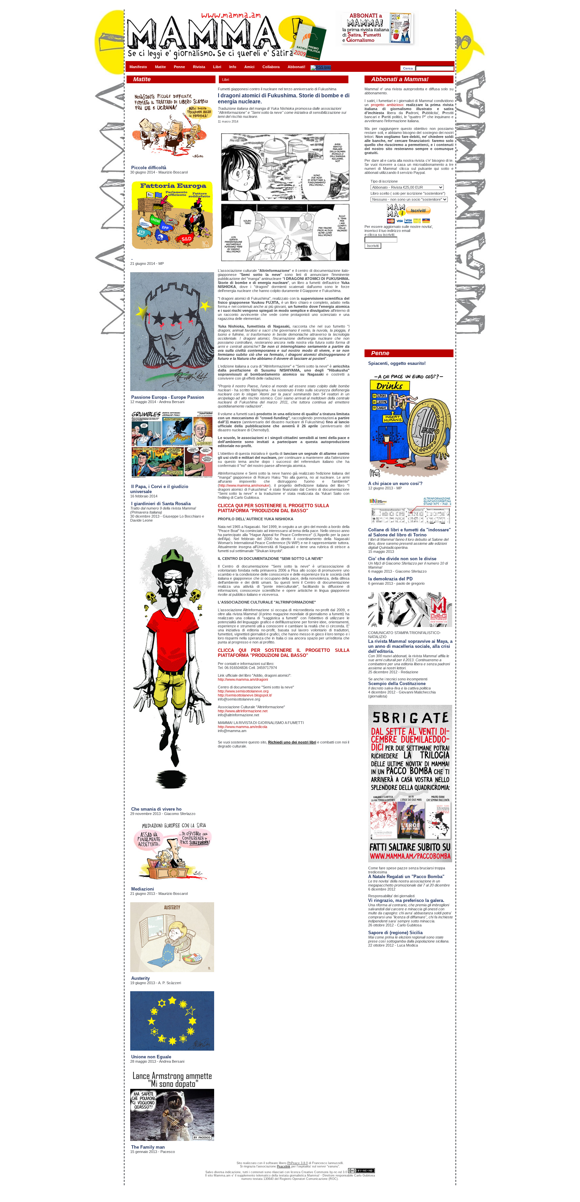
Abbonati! (296, 67)
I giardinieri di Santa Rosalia (161, 503)
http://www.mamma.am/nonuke (244, 485)
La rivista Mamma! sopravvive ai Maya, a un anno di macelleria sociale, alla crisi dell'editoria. (410, 646)
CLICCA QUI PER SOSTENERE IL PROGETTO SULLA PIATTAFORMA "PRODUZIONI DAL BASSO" (273, 508)
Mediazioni (142, 889)
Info (232, 67)
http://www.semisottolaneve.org (243, 691)
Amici (249, 67)
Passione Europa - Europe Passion (167, 397)
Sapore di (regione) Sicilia (395, 932)
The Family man (148, 1147)
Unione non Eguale (151, 1056)
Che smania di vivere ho (156, 809)
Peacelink (283, 1166)
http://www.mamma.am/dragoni (243, 679)
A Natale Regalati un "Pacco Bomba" (406, 876)
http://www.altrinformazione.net (243, 711)
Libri (217, 67)
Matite (160, 67)
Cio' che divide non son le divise (402, 558)
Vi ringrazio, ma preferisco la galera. (406, 900)
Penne (179, 67)
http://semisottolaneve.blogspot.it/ (245, 695)
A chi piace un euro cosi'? (395, 483)
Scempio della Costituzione (397, 683)
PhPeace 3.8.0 (297, 1163)
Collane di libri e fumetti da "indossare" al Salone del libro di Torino (409, 532)
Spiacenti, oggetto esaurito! (397, 363)
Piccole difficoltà (148, 167)
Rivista (199, 67)
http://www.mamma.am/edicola (242, 727)
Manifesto (138, 67)
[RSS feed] (320, 67)
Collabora (271, 67)
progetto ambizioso (387, 105)
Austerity (140, 978)
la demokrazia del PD (390, 578)
